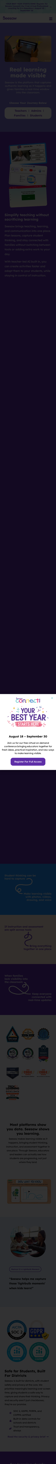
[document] (28, 732)
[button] (52, 698)
